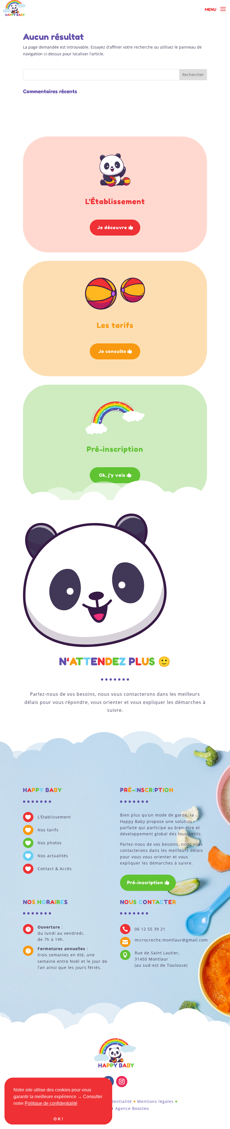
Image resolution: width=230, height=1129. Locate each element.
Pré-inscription (145, 882)
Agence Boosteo (132, 1108)
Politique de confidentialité (51, 1103)
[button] (79, 1104)
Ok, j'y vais (112, 475)
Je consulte (112, 351)
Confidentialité (116, 1101)
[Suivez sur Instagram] (121, 1081)
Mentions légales (155, 1101)
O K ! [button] (58, 1119)
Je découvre (112, 227)
